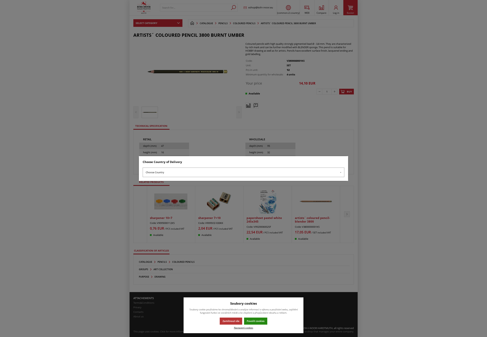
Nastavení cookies (243, 327)
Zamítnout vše (231, 321)
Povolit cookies (255, 321)
